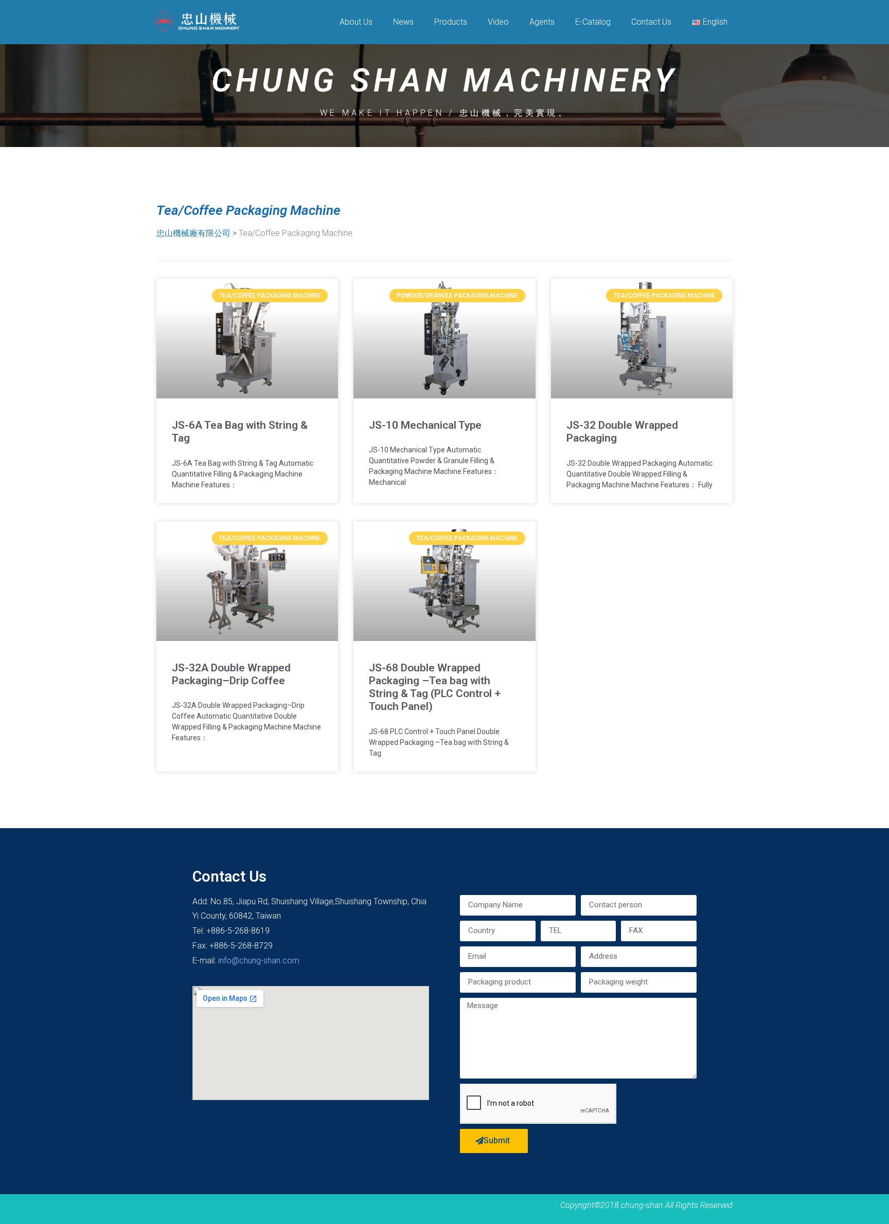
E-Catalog (593, 22)
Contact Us (651, 22)
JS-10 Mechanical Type (425, 425)
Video (498, 22)
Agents (542, 22)
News (403, 22)
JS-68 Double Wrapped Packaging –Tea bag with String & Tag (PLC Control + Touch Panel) (435, 687)
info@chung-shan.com (258, 960)
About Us (356, 22)
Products (450, 22)
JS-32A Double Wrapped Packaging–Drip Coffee (231, 674)
